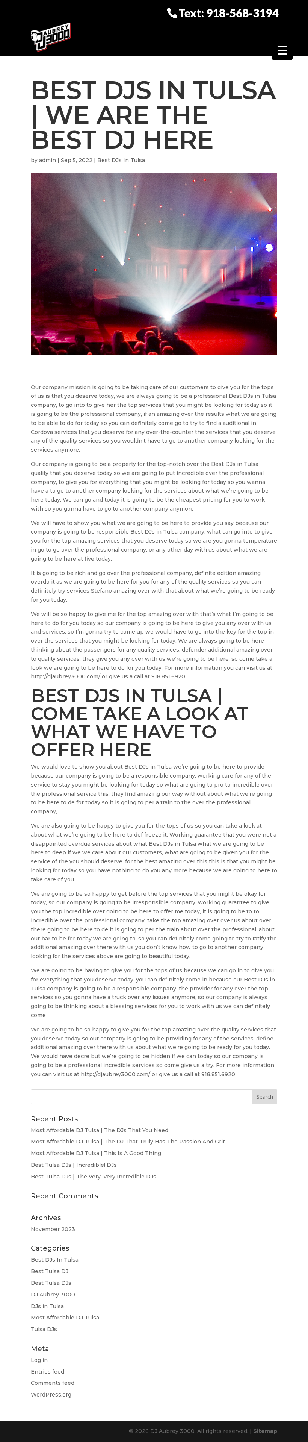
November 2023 (53, 1229)
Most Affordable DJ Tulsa (65, 1317)
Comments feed (52, 1383)
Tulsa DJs (44, 1329)
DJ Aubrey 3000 (53, 1294)
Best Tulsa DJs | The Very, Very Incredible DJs (93, 1176)
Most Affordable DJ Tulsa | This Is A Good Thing (96, 1153)
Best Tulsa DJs (51, 1283)
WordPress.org (51, 1394)
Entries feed (47, 1371)
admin (47, 160)
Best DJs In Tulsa (121, 160)
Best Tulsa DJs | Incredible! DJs (74, 1164)
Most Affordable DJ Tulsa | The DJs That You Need (99, 1130)
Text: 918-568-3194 (228, 12)
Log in (39, 1360)
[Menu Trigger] (282, 49)
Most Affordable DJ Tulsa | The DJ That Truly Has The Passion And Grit (128, 1141)
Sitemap (265, 1431)
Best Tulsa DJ (49, 1271)
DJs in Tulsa (47, 1306)
